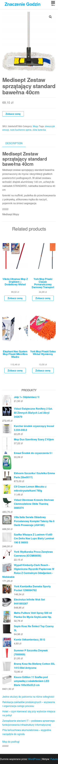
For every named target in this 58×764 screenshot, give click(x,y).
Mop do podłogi (10, 741)
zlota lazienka (39, 129)
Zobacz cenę (13, 114)
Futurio (54, 759)
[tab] (16, 143)
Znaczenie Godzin (22, 4)
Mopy (35, 126)
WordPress (34, 759)
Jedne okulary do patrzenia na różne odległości (28, 696)
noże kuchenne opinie (20, 129)
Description (14, 143)
